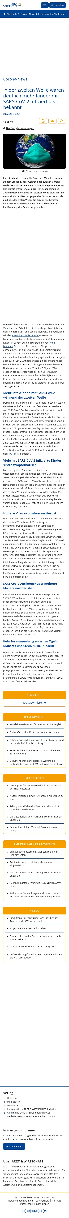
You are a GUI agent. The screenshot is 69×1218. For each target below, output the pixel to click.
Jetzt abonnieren (33, 702)
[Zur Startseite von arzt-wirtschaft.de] (12, 5)
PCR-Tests (14, 453)
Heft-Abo (56, 1200)
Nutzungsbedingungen (20, 1200)
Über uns (12, 1098)
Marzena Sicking (11, 113)
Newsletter (13, 1105)
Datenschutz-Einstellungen (34, 1203)
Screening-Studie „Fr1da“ (25, 335)
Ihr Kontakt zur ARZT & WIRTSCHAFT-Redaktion (32, 1109)
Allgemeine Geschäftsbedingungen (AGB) (29, 1112)
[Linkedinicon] (44, 1211)
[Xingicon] (39, 1211)
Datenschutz (42, 1200)
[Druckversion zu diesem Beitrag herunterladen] (43, 121)
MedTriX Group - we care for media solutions (31, 1116)
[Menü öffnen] (45, 5)
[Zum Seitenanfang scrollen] (63, 1212)
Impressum (48, 1197)
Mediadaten (13, 1101)
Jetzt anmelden (14, 1146)
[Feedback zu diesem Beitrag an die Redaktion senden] (62, 121)
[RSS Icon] (34, 1211)
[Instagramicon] (29, 1211)
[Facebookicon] (24, 1211)
